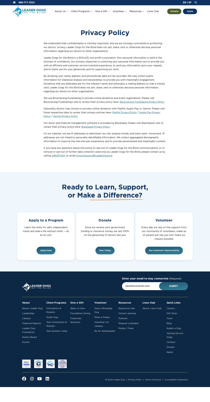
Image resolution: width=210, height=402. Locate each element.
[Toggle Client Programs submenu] (91, 11)
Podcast (123, 318)
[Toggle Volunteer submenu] (125, 11)
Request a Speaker (128, 323)
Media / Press (126, 328)
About (26, 303)
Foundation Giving (80, 313)
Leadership (28, 313)
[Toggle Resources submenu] (143, 11)
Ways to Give (77, 308)
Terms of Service (153, 380)
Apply (190, 11)
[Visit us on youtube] (40, 379)
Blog (169, 323)
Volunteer (118, 11)
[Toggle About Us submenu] (67, 11)
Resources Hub (126, 308)
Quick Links (174, 303)
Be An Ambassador (104, 331)
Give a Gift (101, 11)
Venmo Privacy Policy (65, 116)
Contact (171, 342)
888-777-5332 (27, 2)
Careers (171, 308)
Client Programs (80, 11)
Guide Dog (52, 317)
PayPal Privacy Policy (124, 112)
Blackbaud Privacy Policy (95, 127)
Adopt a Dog (174, 328)
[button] (184, 2)
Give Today (105, 251)
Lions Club (153, 11)
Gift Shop (172, 313)
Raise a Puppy (102, 317)
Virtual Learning (127, 313)
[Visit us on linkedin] (47, 379)
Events (26, 342)
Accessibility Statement (176, 380)
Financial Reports (31, 323)
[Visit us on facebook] (24, 379)
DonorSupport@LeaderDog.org (94, 156)
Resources (135, 11)
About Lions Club (152, 308)
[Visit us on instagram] (32, 379)
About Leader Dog (32, 308)
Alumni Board (29, 337)
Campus (26, 318)
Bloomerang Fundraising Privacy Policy (142, 102)
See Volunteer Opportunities (164, 251)
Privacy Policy (134, 380)
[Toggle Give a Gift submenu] (109, 11)
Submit (173, 286)
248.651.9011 (58, 156)
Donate (175, 11)
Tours (169, 318)
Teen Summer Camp (56, 331)
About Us (60, 11)
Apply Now (46, 251)
